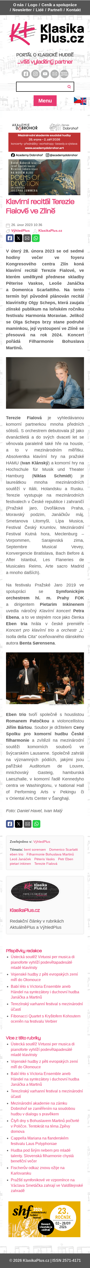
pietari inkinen (20, 863)
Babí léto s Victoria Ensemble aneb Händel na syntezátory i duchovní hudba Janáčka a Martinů (45, 991)
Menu (45, 101)
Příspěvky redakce (24, 950)
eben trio (16, 854)
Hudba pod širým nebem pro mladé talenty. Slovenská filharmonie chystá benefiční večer (42, 1155)
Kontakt (73, 10)
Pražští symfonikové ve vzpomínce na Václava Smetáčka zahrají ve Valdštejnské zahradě (47, 1185)
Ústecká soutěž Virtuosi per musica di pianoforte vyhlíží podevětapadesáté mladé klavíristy (43, 962)
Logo (32, 5)
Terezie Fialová (45, 863)
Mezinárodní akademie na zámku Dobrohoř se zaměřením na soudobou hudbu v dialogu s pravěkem (43, 1108)
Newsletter (22, 10)
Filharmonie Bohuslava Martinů (50, 854)
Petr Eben (65, 859)
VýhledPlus (20, 230)
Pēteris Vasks (44, 859)
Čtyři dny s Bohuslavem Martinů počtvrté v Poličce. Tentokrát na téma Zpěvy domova (45, 1126)
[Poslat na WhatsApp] (36, 238)
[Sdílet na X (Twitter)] (18, 238)
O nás (18, 5)
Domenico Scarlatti (63, 849)
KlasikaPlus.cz (50, 230)
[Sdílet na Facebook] (10, 238)
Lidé (40, 10)
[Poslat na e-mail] (27, 238)
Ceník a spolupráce (59, 5)
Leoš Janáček (20, 859)
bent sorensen (35, 849)
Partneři (55, 10)
